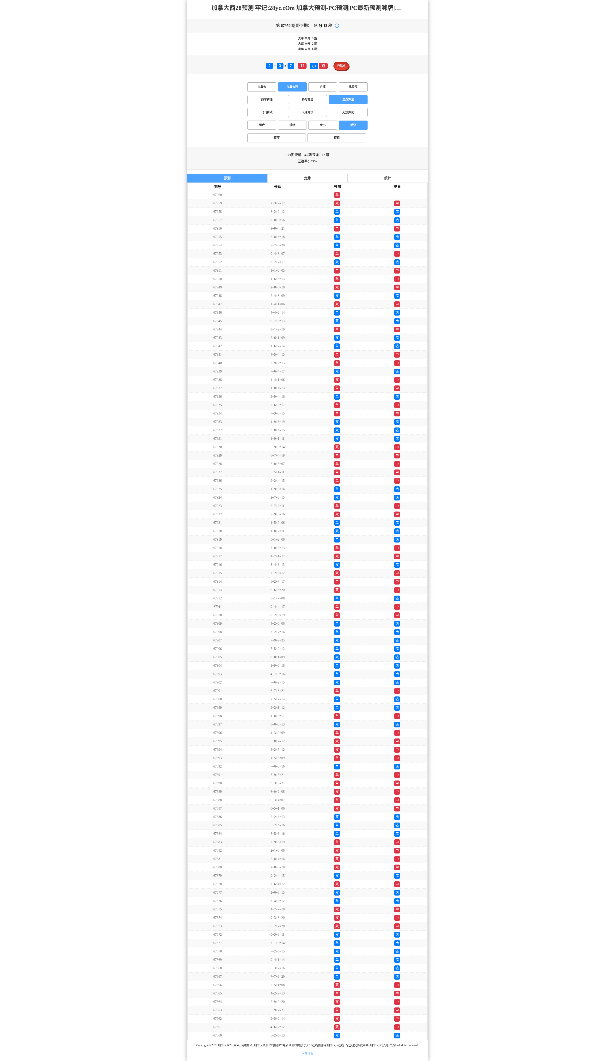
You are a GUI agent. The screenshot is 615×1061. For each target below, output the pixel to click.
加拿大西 (292, 87)
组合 (262, 125)
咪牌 (341, 66)
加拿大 (262, 87)
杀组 (292, 125)
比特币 (353, 87)
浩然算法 (348, 99)
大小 (323, 125)
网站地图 (307, 1053)
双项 (277, 138)
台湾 (323, 87)
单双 (353, 125)
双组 (337, 138)
